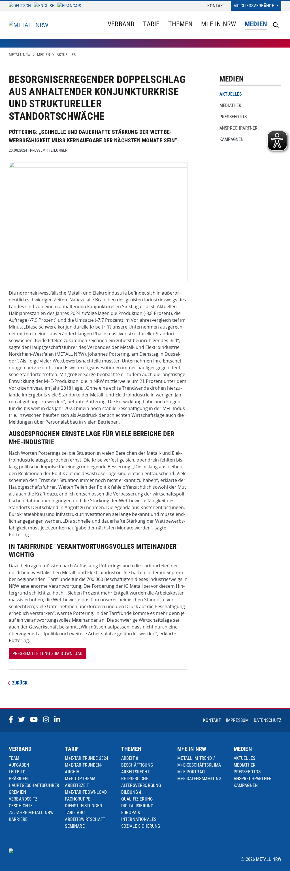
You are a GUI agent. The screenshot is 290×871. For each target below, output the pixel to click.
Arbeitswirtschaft (85, 819)
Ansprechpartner (238, 128)
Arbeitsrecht (135, 772)
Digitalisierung (137, 805)
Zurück (19, 683)
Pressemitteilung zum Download (47, 653)
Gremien (17, 792)
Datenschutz (267, 720)
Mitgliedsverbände (254, 5)
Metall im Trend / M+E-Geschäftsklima (199, 762)
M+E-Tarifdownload (86, 792)
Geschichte (21, 805)
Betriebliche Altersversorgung (141, 782)
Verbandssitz (23, 799)
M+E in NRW (218, 24)
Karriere (18, 819)
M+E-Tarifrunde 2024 (86, 758)
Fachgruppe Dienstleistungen (83, 802)
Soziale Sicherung (140, 826)
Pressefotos (233, 116)
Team (14, 758)
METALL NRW (20, 54)
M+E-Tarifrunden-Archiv (83, 768)
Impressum (237, 720)
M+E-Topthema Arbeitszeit (80, 782)
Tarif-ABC (74, 812)
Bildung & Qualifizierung (137, 796)
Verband (121, 24)
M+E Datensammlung (199, 778)
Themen (180, 24)
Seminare (74, 826)
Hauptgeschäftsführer (34, 785)
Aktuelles (66, 54)
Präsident (19, 778)
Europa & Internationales (138, 816)
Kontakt (216, 5)
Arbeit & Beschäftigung (137, 762)
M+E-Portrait (191, 772)
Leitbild (17, 772)
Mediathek (230, 105)
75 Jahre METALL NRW (31, 812)
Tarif (151, 24)
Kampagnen (231, 139)
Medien (256, 24)
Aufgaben (19, 765)
